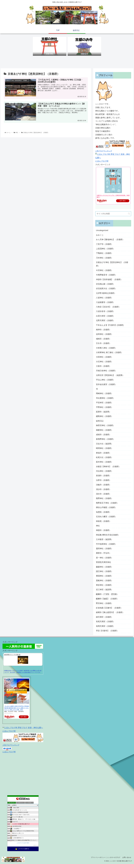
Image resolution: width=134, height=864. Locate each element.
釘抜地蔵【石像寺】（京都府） (109, 608)
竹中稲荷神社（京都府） (106, 544)
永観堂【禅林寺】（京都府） (108, 466)
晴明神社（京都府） (104, 448)
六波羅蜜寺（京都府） (105, 302)
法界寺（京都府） (103, 480)
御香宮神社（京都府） (105, 425)
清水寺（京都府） (103, 494)
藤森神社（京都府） (104, 567)
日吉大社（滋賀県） (104, 444)
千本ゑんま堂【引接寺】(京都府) (110, 325)
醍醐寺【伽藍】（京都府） (107, 599)
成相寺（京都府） (103, 434)
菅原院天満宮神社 (103, 562)
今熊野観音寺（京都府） (106, 275)
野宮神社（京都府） (104, 603)
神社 (98, 526)
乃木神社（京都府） (104, 258)
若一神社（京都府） (104, 558)
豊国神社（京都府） (104, 576)
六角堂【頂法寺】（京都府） (108, 307)
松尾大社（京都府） (104, 457)
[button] (129, 213)
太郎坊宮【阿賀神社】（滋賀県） (110, 375)
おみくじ (100, 235)
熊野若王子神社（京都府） (107, 503)
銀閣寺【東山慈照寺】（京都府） (110, 612)
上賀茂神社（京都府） (105, 249)
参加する (36, 845)
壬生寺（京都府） (103, 343)
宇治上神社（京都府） (105, 380)
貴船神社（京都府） (104, 580)
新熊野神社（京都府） (105, 439)
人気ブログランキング (103, 151)
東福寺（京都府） (103, 453)
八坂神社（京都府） (104, 298)
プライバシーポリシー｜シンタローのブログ (105, 857)
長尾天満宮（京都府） (105, 621)
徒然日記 (100, 421)
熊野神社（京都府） (104, 498)
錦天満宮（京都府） (104, 617)
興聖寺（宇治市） (103, 553)
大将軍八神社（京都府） (106, 348)
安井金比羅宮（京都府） (106, 384)
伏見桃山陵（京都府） (105, 284)
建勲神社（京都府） (104, 416)
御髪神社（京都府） (104, 430)
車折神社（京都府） (104, 585)
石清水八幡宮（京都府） (106, 517)
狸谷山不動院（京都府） (106, 507)
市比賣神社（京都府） (105, 398)
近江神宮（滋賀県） (104, 590)
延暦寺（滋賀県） (103, 412)
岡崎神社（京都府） (104, 393)
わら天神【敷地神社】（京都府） (110, 239)
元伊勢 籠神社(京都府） (106, 293)
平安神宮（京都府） (104, 402)
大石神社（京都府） (104, 361)
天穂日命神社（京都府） (106, 371)
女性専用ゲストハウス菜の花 (12, 654)
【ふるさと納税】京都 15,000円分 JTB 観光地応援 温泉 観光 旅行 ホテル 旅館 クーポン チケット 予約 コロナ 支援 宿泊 (16, 707)
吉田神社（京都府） (104, 334)
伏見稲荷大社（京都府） (106, 288)
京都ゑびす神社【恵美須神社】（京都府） (112, 264)
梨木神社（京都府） (104, 462)
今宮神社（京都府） (104, 270)
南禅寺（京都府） (103, 329)
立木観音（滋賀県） (104, 539)
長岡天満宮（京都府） (105, 626)
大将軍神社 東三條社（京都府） (109, 352)
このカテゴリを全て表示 (23, 842)
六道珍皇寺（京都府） (105, 311)
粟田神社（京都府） (104, 549)
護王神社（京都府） (104, 571)
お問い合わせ (126, 857)
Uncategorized (102, 230)
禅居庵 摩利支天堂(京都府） (108, 535)
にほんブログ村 (101, 161)
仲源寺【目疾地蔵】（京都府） (109, 279)
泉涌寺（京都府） (103, 476)
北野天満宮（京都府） (105, 320)
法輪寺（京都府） (103, 485)
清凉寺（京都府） (103, 489)
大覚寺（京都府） (103, 366)
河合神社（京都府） (104, 471)
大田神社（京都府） (104, 357)
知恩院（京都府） (103, 512)
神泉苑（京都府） (103, 521)
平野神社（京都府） (104, 407)
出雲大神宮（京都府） (105, 316)
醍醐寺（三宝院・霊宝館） (107, 594)
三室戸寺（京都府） (104, 244)
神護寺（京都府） (103, 530)
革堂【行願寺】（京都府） (107, 631)
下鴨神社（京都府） (104, 253)
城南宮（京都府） (103, 339)
